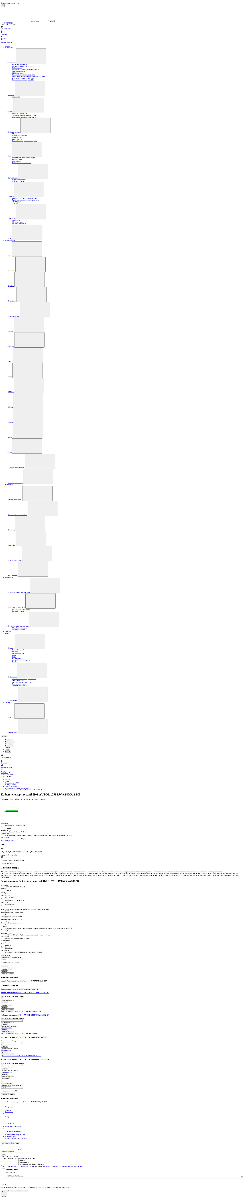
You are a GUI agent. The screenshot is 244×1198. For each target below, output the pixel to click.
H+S (9, 255)
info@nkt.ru (4, 773)
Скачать (12, 855)
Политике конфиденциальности (61, 1187)
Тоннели (15, 203)
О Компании (9, 485)
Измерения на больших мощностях (23, 75)
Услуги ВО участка (18, 629)
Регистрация (15, 1143)
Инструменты (12, 700)
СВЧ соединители (18, 680)
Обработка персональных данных (16, 1138)
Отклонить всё (15, 1191)
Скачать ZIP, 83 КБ (7, 863)
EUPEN (10, 331)
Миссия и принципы (15, 499)
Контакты (8, 631)
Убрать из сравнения (8, 973)
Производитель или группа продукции (31, 1164)
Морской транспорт (18, 181)
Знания (7, 633)
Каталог (7, 46)
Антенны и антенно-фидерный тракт (24, 679)
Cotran (10, 437)
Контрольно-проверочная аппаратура (24, 117)
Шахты (14, 134)
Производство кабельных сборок (19, 592)
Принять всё (5, 1191)
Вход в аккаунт (6, 1143)
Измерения (12, 62)
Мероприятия (12, 732)
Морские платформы (19, 179)
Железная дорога (17, 222)
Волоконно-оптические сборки (18, 626)
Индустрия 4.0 (17, 139)
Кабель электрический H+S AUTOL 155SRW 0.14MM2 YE (25, 1037)
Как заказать (5, 1078)
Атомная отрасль (17, 137)
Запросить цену (6, 957)
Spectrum (11, 286)
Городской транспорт (19, 224)
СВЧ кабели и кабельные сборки (22, 682)
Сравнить (4, 971)
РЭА (9, 156)
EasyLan (15, 662)
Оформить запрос (6, 969)
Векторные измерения (19, 64)
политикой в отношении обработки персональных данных (63, 1166)
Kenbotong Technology (15, 483)
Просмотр (4, 855)
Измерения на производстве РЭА (23, 80)
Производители (10, 240)
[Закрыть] (1, 1080)
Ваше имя (21, 1160)
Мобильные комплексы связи (21, 163)
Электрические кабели (19, 685)
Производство (9, 577)
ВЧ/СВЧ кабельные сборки (21, 609)
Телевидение (16, 201)
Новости (11, 717)
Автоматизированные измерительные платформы (28, 76)
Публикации (12, 677)
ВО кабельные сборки (19, 628)
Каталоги (11, 648)
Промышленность (14, 132)
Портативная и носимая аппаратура (23, 157)
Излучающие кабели (19, 684)
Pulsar (10, 377)
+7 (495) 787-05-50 (7, 23)
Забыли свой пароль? (8, 1151)
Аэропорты (16, 97)
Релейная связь (17, 159)
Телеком (11, 196)
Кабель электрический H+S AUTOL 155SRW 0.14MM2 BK (25, 1059)
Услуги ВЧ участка (18, 611)
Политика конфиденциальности (15, 1134)
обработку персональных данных (23, 1166)
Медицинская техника (19, 135)
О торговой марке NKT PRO (17, 515)
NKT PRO (11, 270)
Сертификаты (12, 575)
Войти (3, 1154)
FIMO (10, 361)
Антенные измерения (19, 71)
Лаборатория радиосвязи (16, 467)
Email (21, 1147)
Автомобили (16, 220)
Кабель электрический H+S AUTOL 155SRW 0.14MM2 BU (25, 993)
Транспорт (11, 218)
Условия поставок (10, 1136)
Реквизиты (11, 545)
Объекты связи (17, 161)
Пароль (19, 1149)
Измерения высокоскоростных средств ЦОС (26, 69)
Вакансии (11, 530)
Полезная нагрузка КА (19, 113)
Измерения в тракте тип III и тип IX (24, 78)
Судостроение (13, 178)
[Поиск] (3, 5)
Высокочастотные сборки (16, 607)
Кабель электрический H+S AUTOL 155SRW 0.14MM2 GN (25, 1015)
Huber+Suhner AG (18, 650)
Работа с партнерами (15, 560)
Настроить (24, 1191)
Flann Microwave (17, 658)
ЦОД (10, 238)
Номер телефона (23, 1162)
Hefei (10, 452)
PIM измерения (17, 68)
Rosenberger (12, 301)
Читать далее (5, 877)
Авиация (11, 95)
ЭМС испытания (17, 73)
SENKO (11, 392)
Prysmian (11, 346)
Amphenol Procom (14, 316)
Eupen (14, 655)
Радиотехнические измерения (22, 66)
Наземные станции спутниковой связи (24, 198)
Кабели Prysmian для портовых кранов (24, 141)
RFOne (10, 407)
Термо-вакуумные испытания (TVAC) (24, 115)
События (7, 702)
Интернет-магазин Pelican (13, 1126)
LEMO (10, 422)
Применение (9, 47)
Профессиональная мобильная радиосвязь (25, 200)
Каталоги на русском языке (21, 660)
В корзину (4, 966)
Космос (10, 112)
